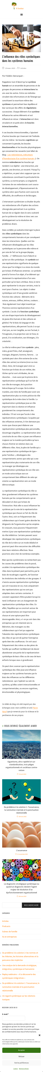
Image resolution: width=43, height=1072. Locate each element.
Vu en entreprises (9, 936)
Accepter (21, 1050)
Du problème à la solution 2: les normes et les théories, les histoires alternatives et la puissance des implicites (20, 956)
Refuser (21, 1056)
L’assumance (21, 850)
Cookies (15, 1068)
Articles (23, 68)
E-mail (5, 1014)
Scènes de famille (9, 931)
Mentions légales (24, 1068)
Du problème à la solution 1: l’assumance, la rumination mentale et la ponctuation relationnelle (21, 810)
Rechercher (31, 905)
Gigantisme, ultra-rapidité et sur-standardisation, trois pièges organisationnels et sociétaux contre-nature (22, 766)
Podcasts (6, 926)
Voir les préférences (21, 1063)
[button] (39, 1035)
